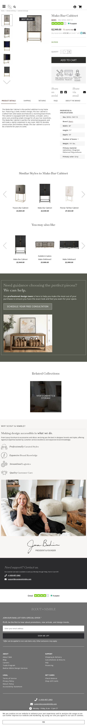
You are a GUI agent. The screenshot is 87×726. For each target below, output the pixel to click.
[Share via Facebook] (65, 92)
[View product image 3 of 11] (7, 46)
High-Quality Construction (59, 79)
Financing (49, 665)
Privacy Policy (8, 681)
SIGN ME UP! (43, 636)
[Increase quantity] (69, 52)
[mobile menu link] (4, 7)
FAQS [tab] (56, 101)
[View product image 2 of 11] (7, 33)
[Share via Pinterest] (61, 92)
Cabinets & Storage (22, 11)
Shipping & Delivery (53, 657)
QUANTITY (54, 52)
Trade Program (9, 665)
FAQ (46, 663)
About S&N (7, 657)
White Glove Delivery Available (77, 79)
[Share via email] (84, 92)
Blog (4, 660)
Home (3, 11)
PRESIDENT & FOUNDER (45, 550)
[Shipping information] (75, 30)
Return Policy (8, 684)
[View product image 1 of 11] (7, 20)
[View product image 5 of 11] (7, 71)
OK (43, 722)
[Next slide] (83, 194)
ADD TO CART (69, 60)
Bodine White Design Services (15, 668)
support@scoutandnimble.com (19, 579)
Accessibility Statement (12, 687)
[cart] (80, 6)
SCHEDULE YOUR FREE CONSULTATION (27, 306)
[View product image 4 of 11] (7, 59)
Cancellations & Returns (55, 660)
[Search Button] (14, 6)
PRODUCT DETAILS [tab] (9, 101)
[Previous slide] (5, 194)
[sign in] (75, 7)
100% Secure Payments (68, 79)
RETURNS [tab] (42, 101)
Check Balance (51, 678)
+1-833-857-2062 (14, 575)
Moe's (53, 20)
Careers (6, 663)
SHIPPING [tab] (27, 101)
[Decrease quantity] (62, 52)
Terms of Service (10, 678)
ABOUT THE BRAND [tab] (73, 101)
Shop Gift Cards (51, 681)
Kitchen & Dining (11, 11)
